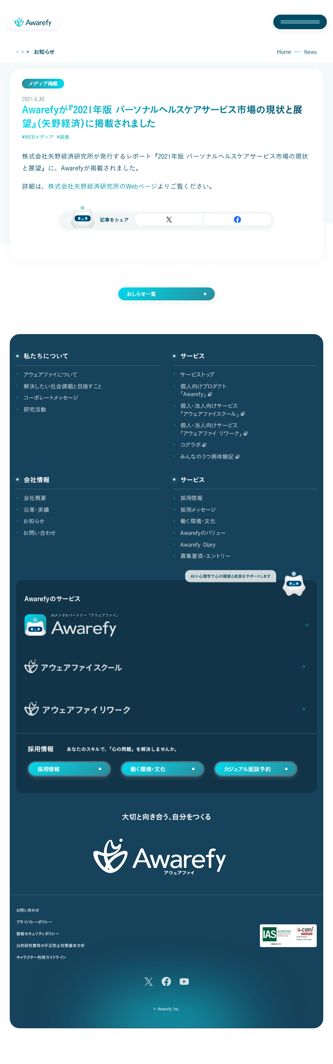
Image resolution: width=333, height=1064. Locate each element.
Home (284, 52)
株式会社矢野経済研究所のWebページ (102, 186)
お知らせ (44, 52)
